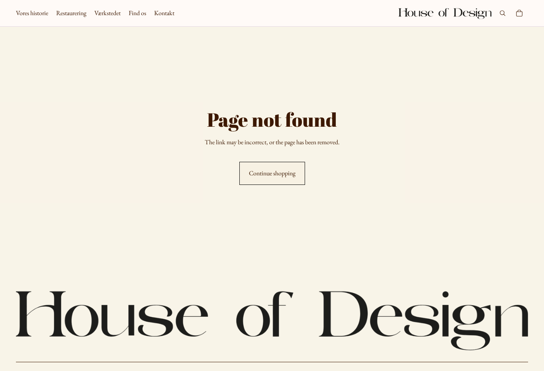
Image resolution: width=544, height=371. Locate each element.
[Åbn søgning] (502, 13)
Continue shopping (272, 173)
